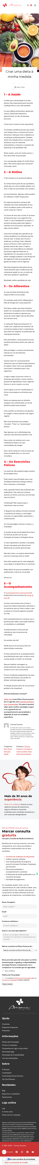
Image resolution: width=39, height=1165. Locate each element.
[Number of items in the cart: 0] (35, 5)
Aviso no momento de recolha (16, 1163)
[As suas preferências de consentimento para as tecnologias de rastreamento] (37, 874)
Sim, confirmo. (10, 971)
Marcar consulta (7, 984)
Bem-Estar (8, 749)
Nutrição (7, 751)
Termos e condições (9, 980)
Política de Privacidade (22, 978)
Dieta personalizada (23, 754)
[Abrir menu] (28, 5)
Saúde (6, 754)
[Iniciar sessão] (31, 5)
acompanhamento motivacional (17, 593)
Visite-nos (8, 699)
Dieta (30, 751)
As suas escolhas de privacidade (22, 1159)
